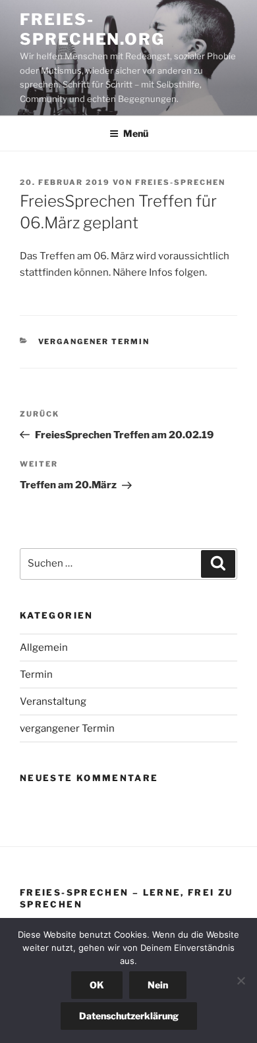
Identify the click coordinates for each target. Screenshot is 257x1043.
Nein (158, 984)
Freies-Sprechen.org (92, 29)
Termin (36, 674)
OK (97, 984)
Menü (135, 133)
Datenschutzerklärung (129, 1015)
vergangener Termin (94, 341)
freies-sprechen (180, 182)
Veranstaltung (53, 701)
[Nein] (240, 980)
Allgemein (44, 647)
